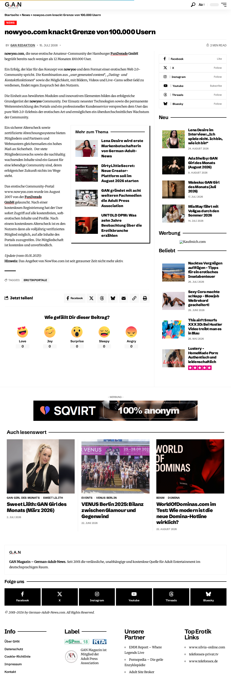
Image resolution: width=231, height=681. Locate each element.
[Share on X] (91, 298)
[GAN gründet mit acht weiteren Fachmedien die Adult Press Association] (86, 198)
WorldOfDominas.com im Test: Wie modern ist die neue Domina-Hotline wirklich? (186, 513)
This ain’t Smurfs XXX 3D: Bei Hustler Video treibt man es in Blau (205, 326)
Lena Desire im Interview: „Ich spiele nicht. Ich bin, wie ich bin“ (205, 136)
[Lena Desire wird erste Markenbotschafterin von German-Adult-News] (86, 148)
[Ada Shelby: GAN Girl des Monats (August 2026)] (173, 165)
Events (86, 497)
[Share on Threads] (102, 298)
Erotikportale (35, 280)
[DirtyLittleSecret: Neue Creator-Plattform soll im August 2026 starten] (86, 173)
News (26, 15)
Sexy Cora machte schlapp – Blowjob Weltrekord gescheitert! (204, 298)
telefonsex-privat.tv (203, 654)
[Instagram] (192, 76)
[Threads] (192, 94)
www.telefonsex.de (203, 661)
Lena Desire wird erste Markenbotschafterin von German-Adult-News (122, 148)
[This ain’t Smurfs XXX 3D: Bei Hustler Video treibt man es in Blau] (173, 329)
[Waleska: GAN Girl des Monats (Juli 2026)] (173, 189)
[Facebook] (192, 58)
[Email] (123, 298)
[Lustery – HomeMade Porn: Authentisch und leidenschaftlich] (173, 358)
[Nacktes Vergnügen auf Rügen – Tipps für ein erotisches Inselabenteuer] (173, 273)
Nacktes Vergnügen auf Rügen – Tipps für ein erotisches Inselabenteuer (205, 269)
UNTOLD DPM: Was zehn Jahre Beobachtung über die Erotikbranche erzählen (121, 225)
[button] (193, 4)
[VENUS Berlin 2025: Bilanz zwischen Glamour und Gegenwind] (115, 466)
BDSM (160, 497)
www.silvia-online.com (207, 647)
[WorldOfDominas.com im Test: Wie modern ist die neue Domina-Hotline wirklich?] (190, 466)
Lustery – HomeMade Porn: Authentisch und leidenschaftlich (203, 355)
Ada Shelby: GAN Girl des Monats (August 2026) (202, 162)
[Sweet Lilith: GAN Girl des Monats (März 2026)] (41, 466)
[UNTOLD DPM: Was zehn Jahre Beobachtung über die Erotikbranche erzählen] (86, 225)
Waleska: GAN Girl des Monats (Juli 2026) (203, 186)
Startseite (12, 15)
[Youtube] (192, 85)
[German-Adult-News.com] (15, 4)
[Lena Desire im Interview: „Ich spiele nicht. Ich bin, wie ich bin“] (173, 139)
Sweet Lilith (53, 497)
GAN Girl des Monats (23, 497)
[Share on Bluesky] (113, 298)
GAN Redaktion (22, 45)
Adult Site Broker (141, 672)
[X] (192, 67)
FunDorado (119, 54)
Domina (174, 497)
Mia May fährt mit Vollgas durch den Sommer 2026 (203, 210)
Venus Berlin (106, 497)
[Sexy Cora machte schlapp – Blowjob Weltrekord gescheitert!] (173, 301)
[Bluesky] (192, 103)
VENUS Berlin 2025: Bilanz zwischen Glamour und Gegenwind (112, 510)
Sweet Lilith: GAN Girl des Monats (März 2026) (37, 507)
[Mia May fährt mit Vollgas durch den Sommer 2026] (173, 214)
